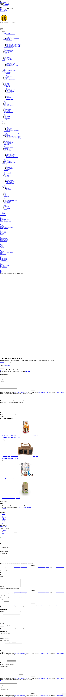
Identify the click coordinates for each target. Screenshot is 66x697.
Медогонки (6, 152)
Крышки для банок (9, 87)
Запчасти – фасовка (7, 185)
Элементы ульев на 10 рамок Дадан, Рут (12, 38)
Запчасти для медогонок (10, 64)
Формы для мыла (7, 111)
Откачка (3, 60)
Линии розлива (6, 84)
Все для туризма (7, 198)
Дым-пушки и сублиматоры (8, 105)
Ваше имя (2, 572)
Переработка (4, 71)
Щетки (5, 102)
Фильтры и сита (7, 159)
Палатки (1, 270)
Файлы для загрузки (7, 113)
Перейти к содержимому (12, 13)
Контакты (5, 211)
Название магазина (3, 658)
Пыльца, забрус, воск (7, 72)
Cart (3, 533)
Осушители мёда (7, 77)
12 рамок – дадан (9, 40)
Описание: (2, 586)
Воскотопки (8, 73)
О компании (4, 518)
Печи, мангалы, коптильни (4, 265)
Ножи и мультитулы (3, 266)
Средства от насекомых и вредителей (10, 108)
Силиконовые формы (9, 76)
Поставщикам (2, 11)
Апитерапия (2, 251)
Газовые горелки (7, 107)
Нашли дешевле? (7, 365)
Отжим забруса (8, 165)
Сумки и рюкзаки (3, 269)
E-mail (1, 574)
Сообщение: (2, 623)
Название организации (4, 549)
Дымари (5, 101)
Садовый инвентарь (3, 267)
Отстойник (2, 362)
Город (1, 662)
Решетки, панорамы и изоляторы (9, 48)
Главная (1, 273)
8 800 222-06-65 (3, 8)
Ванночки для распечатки (8, 55)
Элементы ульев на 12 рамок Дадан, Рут (12, 133)
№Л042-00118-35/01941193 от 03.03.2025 (24, 507)
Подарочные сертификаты (8, 112)
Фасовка (3, 82)
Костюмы (7, 96)
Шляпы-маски (8, 97)
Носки (1, 271)
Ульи (3, 32)
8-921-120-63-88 (5, 5)
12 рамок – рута (8, 132)
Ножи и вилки (6, 56)
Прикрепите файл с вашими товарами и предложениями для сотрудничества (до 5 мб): (14, 563)
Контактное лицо (3, 664)
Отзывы (3, 520)
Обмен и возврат (5, 522)
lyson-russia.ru (6, 510)
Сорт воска (2, 638)
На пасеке (4, 94)
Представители (4, 120)
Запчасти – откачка (7, 69)
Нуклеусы (6, 42)
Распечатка (4, 145)
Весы (1, 272)
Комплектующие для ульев (8, 47)
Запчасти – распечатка (8, 59)
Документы (4, 517)
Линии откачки (6, 68)
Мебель (1, 264)
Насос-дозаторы (7, 83)
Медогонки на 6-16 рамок (10, 62)
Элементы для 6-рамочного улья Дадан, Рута (13, 44)
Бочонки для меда (9, 92)
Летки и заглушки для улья (8, 50)
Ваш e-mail (2, 613)
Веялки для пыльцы (9, 75)
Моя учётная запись (5, 530)
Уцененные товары (7, 58)
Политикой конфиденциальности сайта (20, 392)
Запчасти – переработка (8, 172)
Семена (1, 253)
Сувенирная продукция (10, 91)
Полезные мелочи (7, 106)
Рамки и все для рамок (8, 51)
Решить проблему (3, 9)
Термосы (1, 263)
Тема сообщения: (3, 625)
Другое (5, 53)
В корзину (2, 368)
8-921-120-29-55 (6, 4)
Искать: (1, 22)
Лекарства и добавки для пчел (9, 191)
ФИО (1, 633)
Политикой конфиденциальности (43, 392)
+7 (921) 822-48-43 (5, 508)
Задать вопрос (27, 371)
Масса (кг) (2, 640)
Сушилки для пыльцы (9, 74)
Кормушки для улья (7, 49)
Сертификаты (6, 119)
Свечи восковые (7, 110)
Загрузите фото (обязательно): (5, 588)
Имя (1, 412)
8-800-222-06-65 (3, 2)
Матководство (6, 104)
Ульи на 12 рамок (7, 39)
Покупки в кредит (7, 118)
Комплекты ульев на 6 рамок (11, 126)
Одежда (5, 95)
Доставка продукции (3, 10)
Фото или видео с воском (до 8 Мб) (6, 642)
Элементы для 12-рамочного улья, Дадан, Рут (13, 46)
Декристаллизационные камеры (9, 79)
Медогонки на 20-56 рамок (10, 63)
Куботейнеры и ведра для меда (11, 178)
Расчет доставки (7, 116)
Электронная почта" (3, 553)
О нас (3, 204)
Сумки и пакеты (9, 90)
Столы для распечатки (8, 146)
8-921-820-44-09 (6, 6)
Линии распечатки (7, 57)
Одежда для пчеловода (4, 243)
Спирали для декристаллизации (9, 171)
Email (1, 414)
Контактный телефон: (4, 551)
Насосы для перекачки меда (8, 158)
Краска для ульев (7, 139)
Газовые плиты (2, 262)
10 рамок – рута (8, 37)
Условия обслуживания (60, 392)
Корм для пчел (6, 100)
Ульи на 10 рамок (7, 35)
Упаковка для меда (7, 85)
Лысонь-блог (6, 114)
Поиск (13, 22)
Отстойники (6, 66)
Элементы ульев (7, 43)
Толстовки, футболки (9, 99)
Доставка (5, 115)
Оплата (5, 117)
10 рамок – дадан (9, 36)
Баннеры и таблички (7, 109)
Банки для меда (8, 86)
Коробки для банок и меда (10, 89)
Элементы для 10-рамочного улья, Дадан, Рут (13, 45)
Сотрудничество (5, 523)
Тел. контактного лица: (4, 666)
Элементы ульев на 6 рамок (10, 34)
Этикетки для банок (9, 88)
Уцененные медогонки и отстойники (12, 65)
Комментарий (2, 650)
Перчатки (7, 98)
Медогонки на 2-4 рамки (10, 61)
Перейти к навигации (4, 13)
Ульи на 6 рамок (7, 33)
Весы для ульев (6, 52)
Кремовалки (6, 78)
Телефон (1, 576)
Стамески (5, 103)
